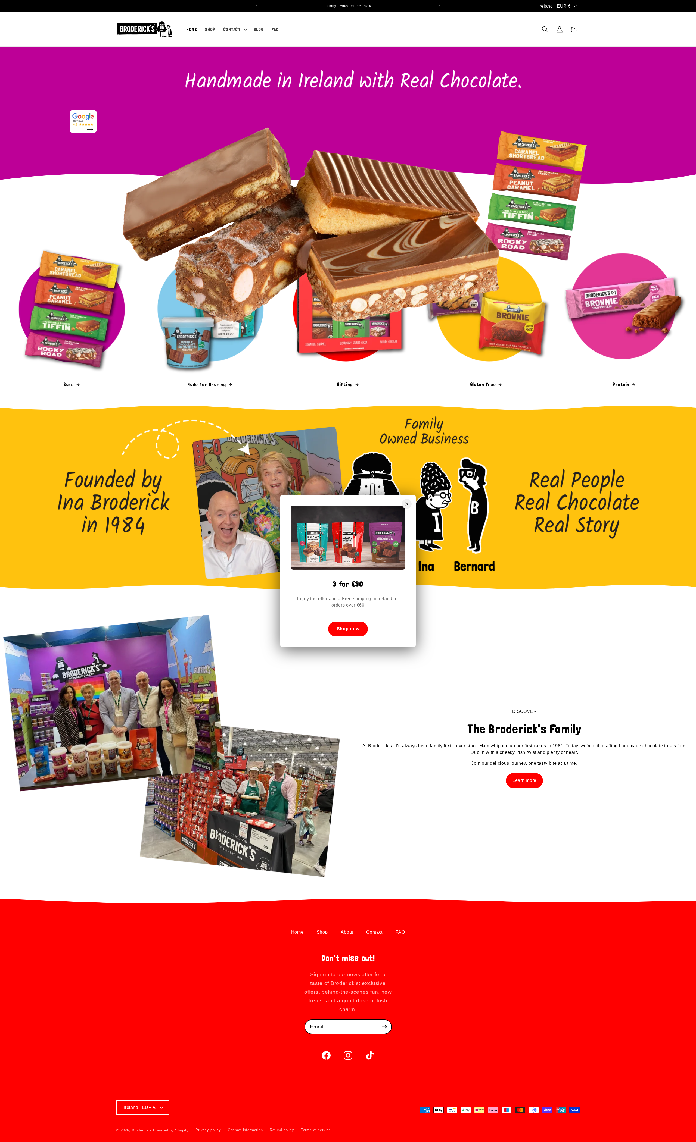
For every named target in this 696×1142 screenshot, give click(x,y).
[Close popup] (407, 504)
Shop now (348, 628)
